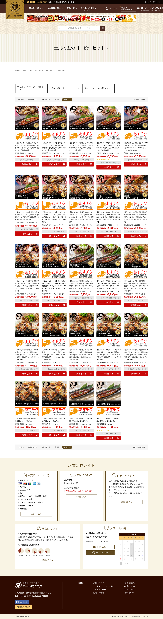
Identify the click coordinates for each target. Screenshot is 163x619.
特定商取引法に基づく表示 (140, 616)
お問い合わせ (102, 547)
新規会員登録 (130, 583)
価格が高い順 (46, 99)
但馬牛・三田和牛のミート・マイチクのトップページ (31, 70)
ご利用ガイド (98, 583)
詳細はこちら (36, 514)
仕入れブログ (130, 589)
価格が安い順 (32, 99)
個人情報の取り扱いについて (120, 616)
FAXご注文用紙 (102, 552)
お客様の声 (129, 593)
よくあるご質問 (99, 589)
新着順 (57, 99)
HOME (80, 583)
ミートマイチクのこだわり (104, 586)
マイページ (112, 8)
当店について (130, 586)
